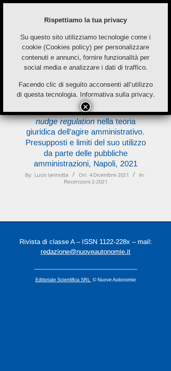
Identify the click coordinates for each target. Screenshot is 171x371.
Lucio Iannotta (51, 174)
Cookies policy (67, 47)
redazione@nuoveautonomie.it (85, 252)
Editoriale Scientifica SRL (63, 280)
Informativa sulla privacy (116, 94)
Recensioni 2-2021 (85, 181)
